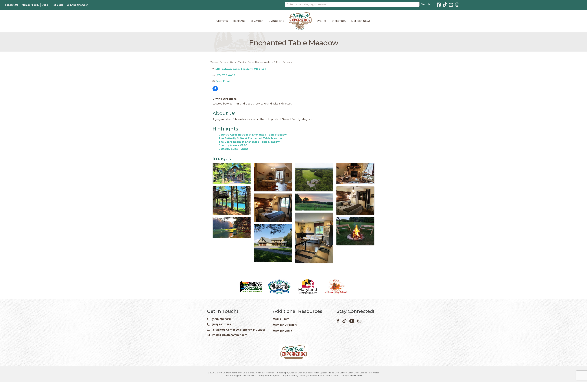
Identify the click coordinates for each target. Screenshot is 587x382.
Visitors (222, 20)
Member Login (30, 5)
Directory (339, 20)
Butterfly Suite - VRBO (233, 148)
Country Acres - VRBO (233, 145)
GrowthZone (355, 375)
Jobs (45, 5)
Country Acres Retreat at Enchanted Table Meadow (253, 134)
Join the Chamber (77, 5)
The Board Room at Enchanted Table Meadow (249, 141)
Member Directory (285, 324)
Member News (361, 20)
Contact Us (11, 5)
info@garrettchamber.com (229, 335)
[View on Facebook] (215, 90)
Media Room (281, 318)
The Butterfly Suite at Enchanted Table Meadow (250, 138)
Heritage (239, 20)
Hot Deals (57, 5)
